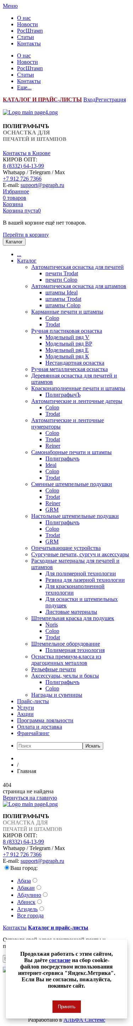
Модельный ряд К (67, 356)
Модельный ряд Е (67, 350)
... (19, 254)
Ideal (50, 465)
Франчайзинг (33, 733)
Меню (10, 6)
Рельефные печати (53, 669)
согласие (60, 960)
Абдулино (29, 895)
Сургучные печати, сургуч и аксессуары (80, 554)
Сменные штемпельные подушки (71, 484)
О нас (24, 18)
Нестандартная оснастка (74, 363)
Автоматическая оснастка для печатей (77, 267)
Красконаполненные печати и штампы (78, 388)
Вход (89, 99)
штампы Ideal (61, 292)
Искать (92, 746)
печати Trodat (61, 273)
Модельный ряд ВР (68, 344)
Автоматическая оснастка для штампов (78, 286)
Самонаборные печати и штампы (71, 452)
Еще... (24, 87)
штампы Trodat (63, 299)
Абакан (26, 888)
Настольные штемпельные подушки (75, 516)
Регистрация (110, 99)
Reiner (52, 446)
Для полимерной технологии (80, 573)
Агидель (27, 909)
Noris (51, 625)
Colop (52, 318)
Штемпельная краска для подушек (72, 618)
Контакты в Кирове (26, 153)
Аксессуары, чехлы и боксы (65, 676)
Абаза (24, 881)
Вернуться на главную (30, 798)
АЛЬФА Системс (84, 1020)
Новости (27, 24)
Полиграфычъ (62, 459)
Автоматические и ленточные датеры (76, 401)
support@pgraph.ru (42, 185)
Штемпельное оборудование (65, 644)
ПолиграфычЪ (63, 395)
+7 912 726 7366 (22, 179)
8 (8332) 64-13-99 (23, 166)
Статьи (25, 37)
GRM (52, 510)
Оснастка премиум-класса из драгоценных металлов (66, 659)
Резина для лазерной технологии (85, 580)
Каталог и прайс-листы (58, 928)
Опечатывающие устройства (66, 548)
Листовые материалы (71, 612)
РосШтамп (30, 31)
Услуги (25, 708)
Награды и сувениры (56, 695)
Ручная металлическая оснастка (69, 369)
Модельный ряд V (67, 337)
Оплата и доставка (39, 727)
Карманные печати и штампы (67, 312)
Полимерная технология (75, 650)
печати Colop (61, 280)
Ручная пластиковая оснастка (66, 331)
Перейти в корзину (26, 235)
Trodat (52, 324)
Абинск (26, 902)
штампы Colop (63, 305)
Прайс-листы (33, 701)
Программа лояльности (45, 720)
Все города (30, 915)
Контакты (29, 43)
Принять (67, 1006)
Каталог (27, 261)
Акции (25, 714)
